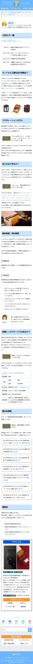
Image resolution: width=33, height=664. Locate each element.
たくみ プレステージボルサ (22, 200)
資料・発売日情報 (9, 643)
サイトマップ (24, 657)
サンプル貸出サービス (23, 387)
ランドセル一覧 (10, 606)
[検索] (30, 630)
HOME (17, 654)
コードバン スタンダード (16, 197)
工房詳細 (9, 603)
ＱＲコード (16, 657)
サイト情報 (8, 657)
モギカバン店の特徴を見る (16, 373)
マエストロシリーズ (10, 88)
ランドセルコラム (16, 8)
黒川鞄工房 (26, 443)
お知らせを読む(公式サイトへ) (11, 41)
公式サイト (23, 603)
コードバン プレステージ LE (13, 195)
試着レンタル (24, 643)
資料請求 (23, 606)
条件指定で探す (5, 8)
